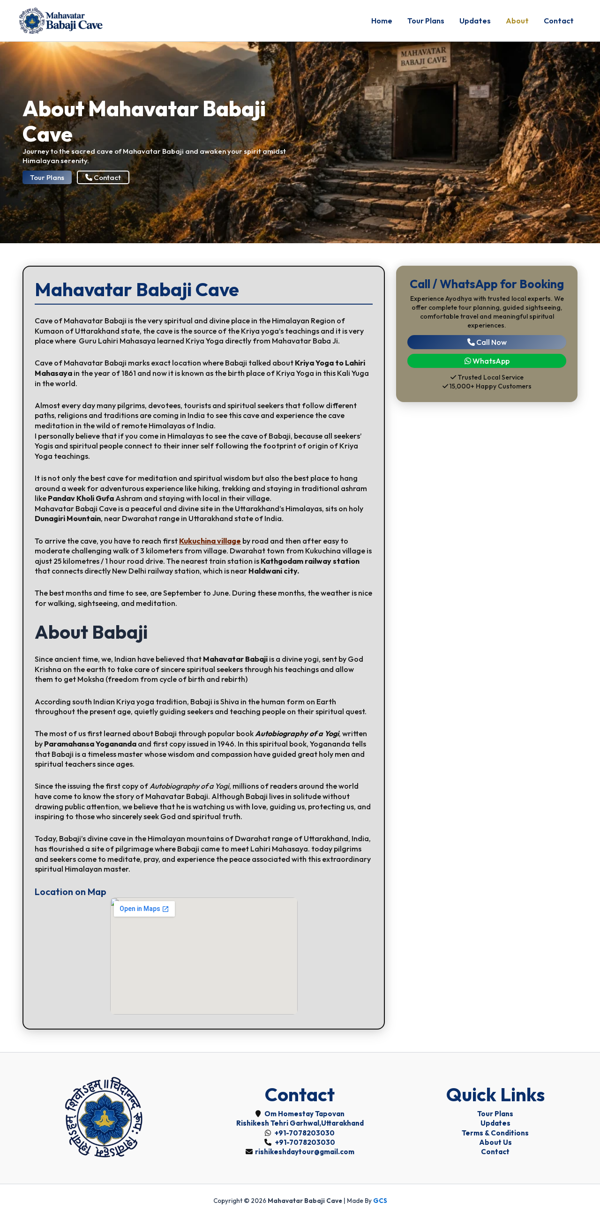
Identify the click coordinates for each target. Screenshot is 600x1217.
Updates (475, 20)
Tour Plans (425, 20)
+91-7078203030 (304, 1132)
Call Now (491, 341)
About (517, 20)
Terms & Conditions (495, 1132)
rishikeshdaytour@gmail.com (304, 1151)
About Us (495, 1142)
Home (381, 20)
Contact (559, 20)
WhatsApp (490, 361)
